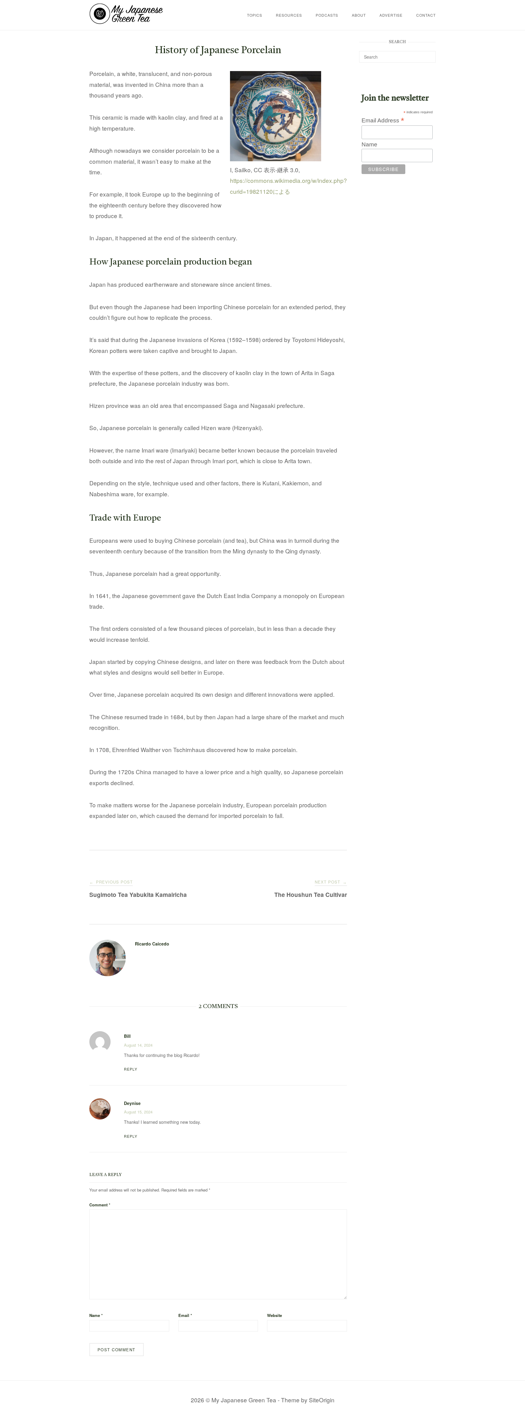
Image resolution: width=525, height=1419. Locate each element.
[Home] (126, 22)
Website (274, 1315)
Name (96, 1315)
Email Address (383, 120)
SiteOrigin (322, 1400)
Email (185, 1315)
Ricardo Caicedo (152, 944)
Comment (99, 1205)
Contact (426, 15)
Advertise (391, 15)
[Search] (429, 54)
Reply (130, 1069)
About (359, 15)
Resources (289, 15)
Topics (254, 15)
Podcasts (327, 15)
